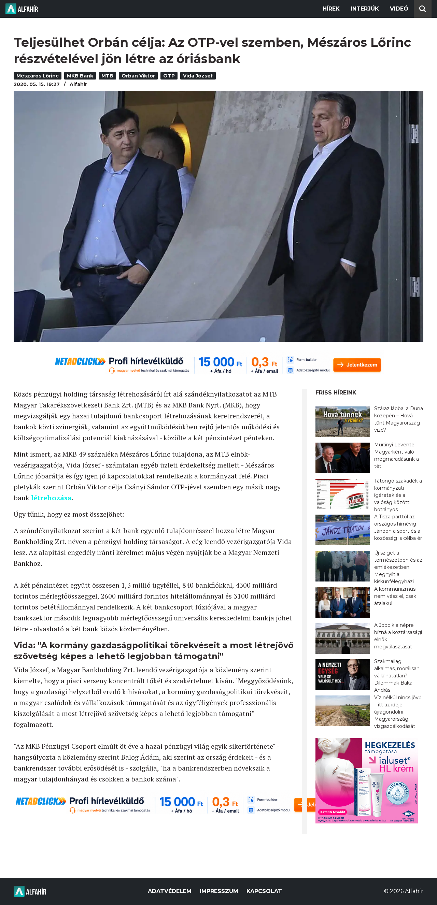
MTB (107, 76)
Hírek (331, 8)
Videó (399, 8)
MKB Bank (80, 76)
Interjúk (365, 8)
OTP (169, 76)
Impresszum (219, 891)
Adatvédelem (170, 891)
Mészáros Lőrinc (37, 76)
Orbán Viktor (138, 76)
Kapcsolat (264, 891)
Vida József (198, 76)
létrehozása (51, 497)
